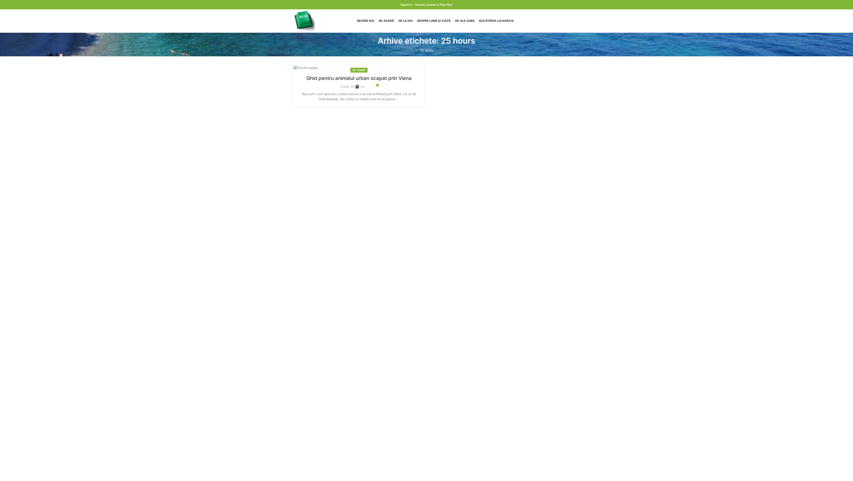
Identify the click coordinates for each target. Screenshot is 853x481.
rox (362, 86)
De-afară (359, 70)
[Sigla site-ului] (304, 20)
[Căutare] (558, 20)
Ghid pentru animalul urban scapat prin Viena (359, 78)
